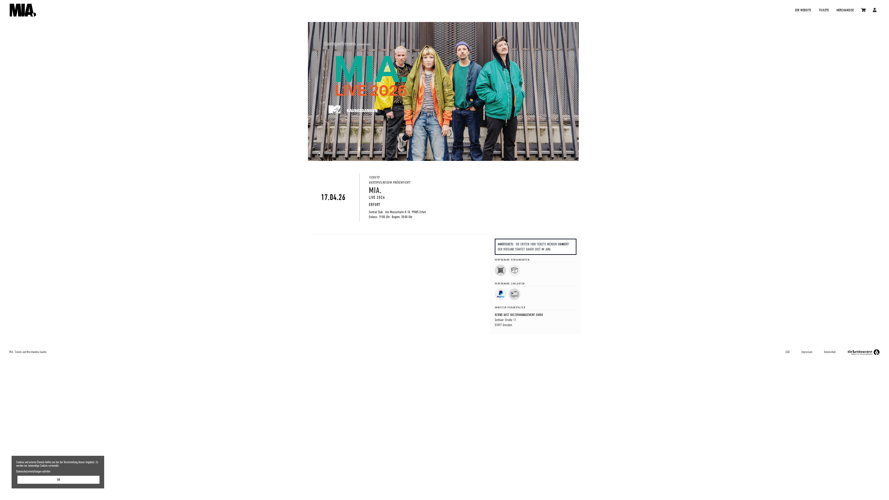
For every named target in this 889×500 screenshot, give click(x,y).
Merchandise (845, 10)
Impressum (806, 352)
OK (58, 480)
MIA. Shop (120, 10)
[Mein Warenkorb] (864, 9)
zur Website (803, 10)
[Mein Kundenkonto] (875, 9)
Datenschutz (830, 352)
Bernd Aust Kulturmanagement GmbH (519, 315)
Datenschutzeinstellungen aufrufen (33, 471)
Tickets (824, 10)
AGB (788, 352)
